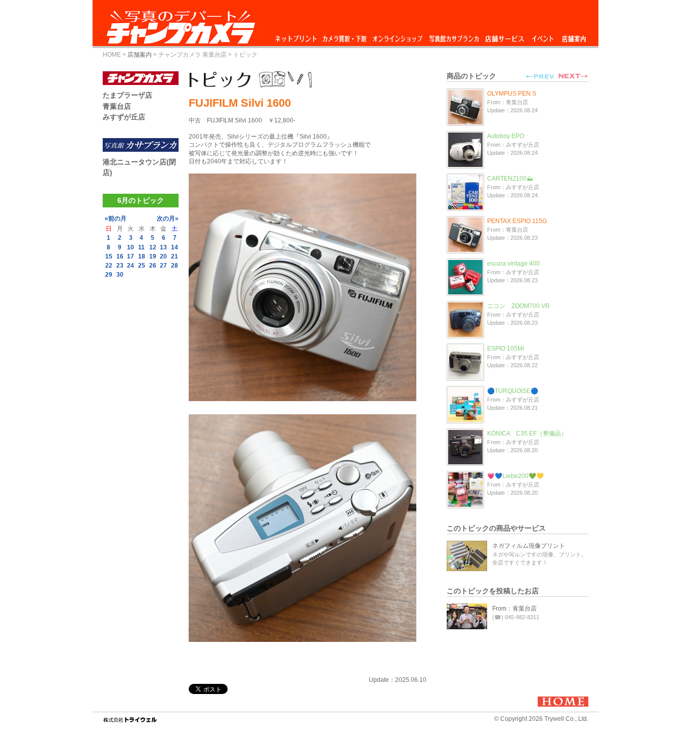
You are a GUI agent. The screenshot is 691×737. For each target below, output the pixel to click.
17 (130, 256)
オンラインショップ (397, 36)
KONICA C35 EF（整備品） (527, 433)
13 (163, 247)
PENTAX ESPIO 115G (517, 221)
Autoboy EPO (505, 136)
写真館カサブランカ (454, 36)
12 (152, 247)
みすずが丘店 (124, 117)
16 (119, 256)
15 (108, 256)
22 (108, 265)
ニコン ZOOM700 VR (518, 306)
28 (174, 265)
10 (130, 247)
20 (163, 256)
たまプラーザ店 (127, 95)
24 (130, 265)
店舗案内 (573, 36)
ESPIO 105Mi (505, 348)
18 (141, 256)
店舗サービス (504, 36)
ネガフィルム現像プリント (528, 545)
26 (152, 265)
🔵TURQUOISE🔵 (512, 391)
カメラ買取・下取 (345, 36)
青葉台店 (117, 106)
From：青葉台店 (514, 608)
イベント (542, 36)
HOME (112, 54)
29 (108, 274)
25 (141, 265)
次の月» (168, 218)
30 (119, 274)
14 (174, 247)
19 (152, 256)
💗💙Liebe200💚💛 (515, 476)
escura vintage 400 (513, 263)
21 (174, 256)
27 (163, 265)
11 (141, 247)
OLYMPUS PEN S (511, 93)
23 (119, 265)
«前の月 (115, 218)
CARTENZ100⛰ (510, 178)
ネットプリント (297, 36)
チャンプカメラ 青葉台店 (192, 54)
